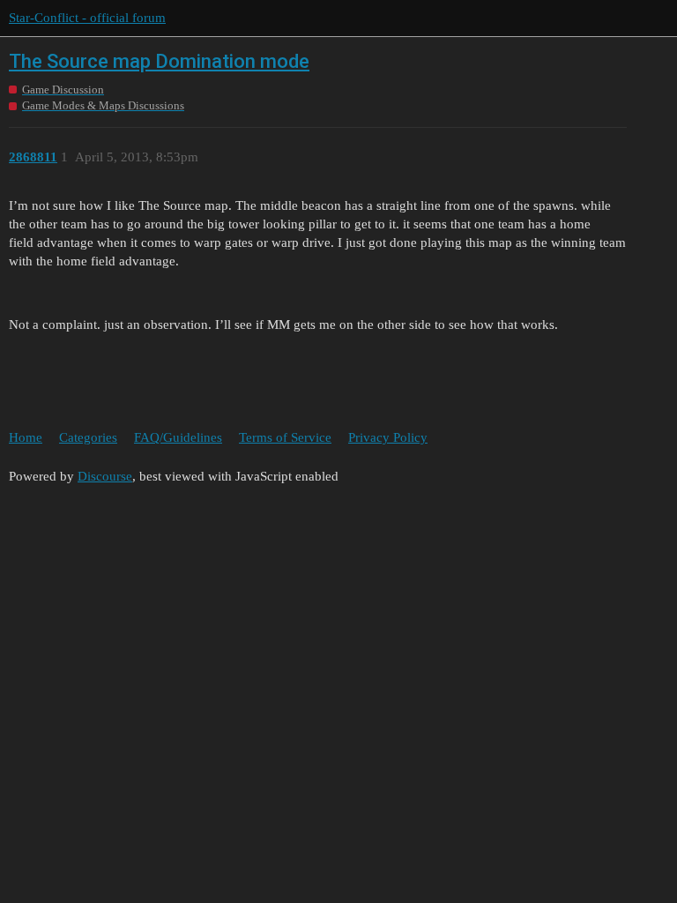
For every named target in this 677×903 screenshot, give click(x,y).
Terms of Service (285, 437)
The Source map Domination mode (159, 61)
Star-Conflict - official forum (87, 18)
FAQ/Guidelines (178, 437)
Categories (88, 437)
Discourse (105, 476)
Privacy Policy (388, 437)
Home (25, 437)
